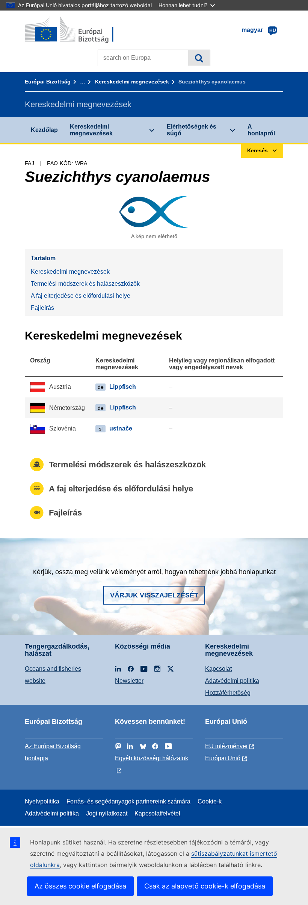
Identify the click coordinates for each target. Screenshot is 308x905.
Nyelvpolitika (42, 801)
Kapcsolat (218, 668)
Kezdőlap (44, 130)
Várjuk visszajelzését (154, 595)
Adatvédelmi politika (232, 681)
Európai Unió (222, 758)
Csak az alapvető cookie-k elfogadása (204, 886)
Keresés (199, 58)
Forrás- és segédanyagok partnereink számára (128, 801)
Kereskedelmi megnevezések (132, 82)
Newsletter (129, 681)
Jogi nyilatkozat (106, 813)
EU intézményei (226, 746)
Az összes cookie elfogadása (80, 886)
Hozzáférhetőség (228, 693)
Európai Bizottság (48, 82)
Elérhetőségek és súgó (191, 129)
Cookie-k (210, 801)
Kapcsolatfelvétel (157, 813)
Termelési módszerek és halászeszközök (85, 283)
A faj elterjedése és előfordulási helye (80, 296)
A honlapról (261, 129)
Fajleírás (42, 308)
